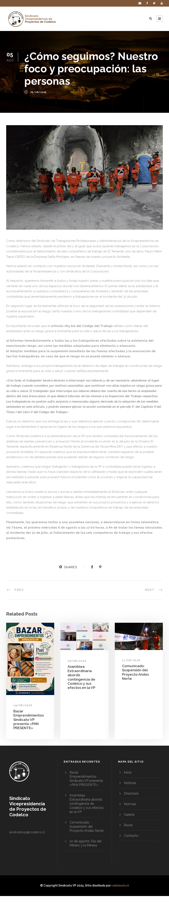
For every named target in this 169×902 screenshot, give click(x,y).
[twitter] (154, 3)
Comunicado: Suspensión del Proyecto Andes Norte (135, 672)
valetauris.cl (120, 885)
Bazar (128, 825)
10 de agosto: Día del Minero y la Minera (85, 843)
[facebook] (147, 3)
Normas (130, 804)
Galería (129, 814)
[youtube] (162, 3)
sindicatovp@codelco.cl (27, 832)
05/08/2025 (38, 92)
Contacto (131, 836)
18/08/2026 (77, 661)
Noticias (130, 783)
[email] (139, 3)
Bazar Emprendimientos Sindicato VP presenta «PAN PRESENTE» (28, 719)
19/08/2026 (22, 705)
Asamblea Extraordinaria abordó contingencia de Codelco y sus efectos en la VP (81, 677)
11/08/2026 (131, 660)
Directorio (131, 793)
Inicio (128, 772)
